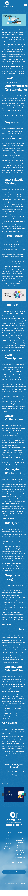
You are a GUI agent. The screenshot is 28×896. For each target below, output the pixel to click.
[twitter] (10, 825)
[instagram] (14, 825)
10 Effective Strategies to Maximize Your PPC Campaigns (11, 794)
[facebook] (7, 825)
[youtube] (17, 825)
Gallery (16, 794)
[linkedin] (21, 825)
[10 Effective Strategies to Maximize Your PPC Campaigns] (14, 794)
